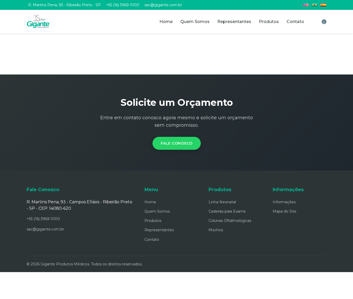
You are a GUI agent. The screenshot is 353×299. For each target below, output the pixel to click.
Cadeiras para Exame (227, 211)
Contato (295, 21)
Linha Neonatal (222, 202)
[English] (306, 5)
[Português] (314, 5)
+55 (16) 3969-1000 (122, 5)
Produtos (269, 21)
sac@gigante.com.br (163, 5)
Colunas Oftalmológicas (230, 220)
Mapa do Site (284, 211)
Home (166, 21)
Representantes (234, 21)
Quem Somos (195, 21)
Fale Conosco (177, 143)
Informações (284, 202)
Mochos (216, 230)
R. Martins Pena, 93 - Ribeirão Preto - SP (64, 5)
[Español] (323, 5)
